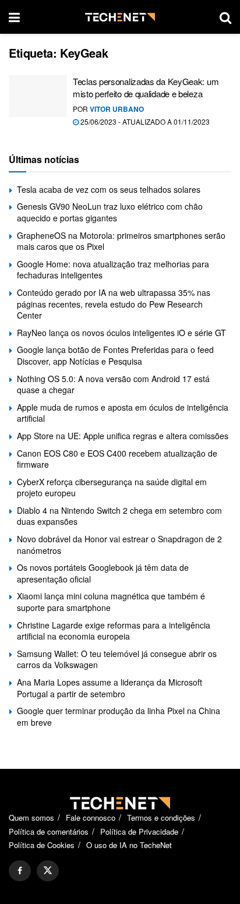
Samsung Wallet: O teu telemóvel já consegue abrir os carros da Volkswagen (117, 659)
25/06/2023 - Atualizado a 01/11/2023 (144, 121)
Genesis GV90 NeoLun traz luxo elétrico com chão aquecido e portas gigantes (110, 212)
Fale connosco (90, 817)
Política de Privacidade (139, 831)
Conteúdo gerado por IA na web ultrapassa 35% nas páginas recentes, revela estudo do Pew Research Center (113, 304)
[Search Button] (225, 17)
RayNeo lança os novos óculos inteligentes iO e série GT (121, 332)
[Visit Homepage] (120, 17)
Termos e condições (161, 817)
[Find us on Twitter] (48, 870)
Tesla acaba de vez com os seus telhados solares (108, 189)
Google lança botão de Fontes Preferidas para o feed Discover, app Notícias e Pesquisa (115, 355)
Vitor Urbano (117, 109)
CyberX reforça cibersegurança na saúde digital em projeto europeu (112, 487)
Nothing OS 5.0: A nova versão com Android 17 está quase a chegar (113, 384)
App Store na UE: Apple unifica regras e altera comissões (122, 436)
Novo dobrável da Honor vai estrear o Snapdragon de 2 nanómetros (119, 544)
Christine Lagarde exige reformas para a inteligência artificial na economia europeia (113, 630)
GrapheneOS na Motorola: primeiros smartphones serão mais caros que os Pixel (121, 241)
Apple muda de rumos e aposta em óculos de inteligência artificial (122, 413)
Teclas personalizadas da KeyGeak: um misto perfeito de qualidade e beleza (145, 87)
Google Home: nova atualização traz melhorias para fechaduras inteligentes (113, 269)
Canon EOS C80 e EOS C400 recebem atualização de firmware (117, 459)
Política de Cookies (42, 844)
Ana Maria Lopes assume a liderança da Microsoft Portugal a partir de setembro (109, 688)
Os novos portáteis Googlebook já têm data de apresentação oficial (103, 573)
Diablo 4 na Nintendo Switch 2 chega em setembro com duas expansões (119, 516)
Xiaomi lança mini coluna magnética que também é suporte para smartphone (111, 601)
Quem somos (31, 817)
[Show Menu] (14, 17)
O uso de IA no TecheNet (129, 844)
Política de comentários (49, 831)
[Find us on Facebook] (20, 870)
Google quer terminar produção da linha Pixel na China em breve (118, 716)
